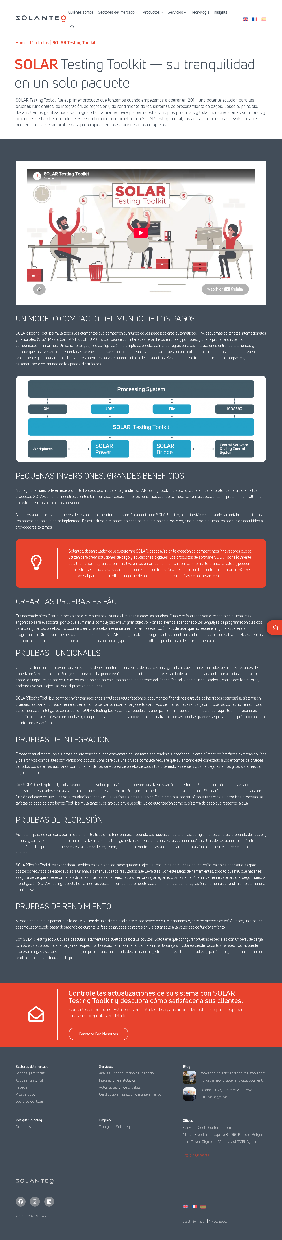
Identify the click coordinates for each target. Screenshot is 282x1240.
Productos (151, 12)
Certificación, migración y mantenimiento (130, 1094)
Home (21, 43)
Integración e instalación (117, 1080)
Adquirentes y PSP (30, 1080)
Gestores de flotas (29, 1101)
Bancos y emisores (30, 1073)
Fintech (21, 1087)
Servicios (175, 12)
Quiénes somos (81, 12)
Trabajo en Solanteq (114, 1126)
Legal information (194, 1221)
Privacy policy (218, 1221)
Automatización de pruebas (120, 1087)
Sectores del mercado (116, 12)
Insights (221, 12)
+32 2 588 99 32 (196, 1155)
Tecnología (200, 12)
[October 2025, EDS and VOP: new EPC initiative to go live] (189, 1095)
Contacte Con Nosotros (98, 1034)
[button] (72, 26)
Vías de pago (25, 1094)
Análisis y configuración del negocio (126, 1073)
